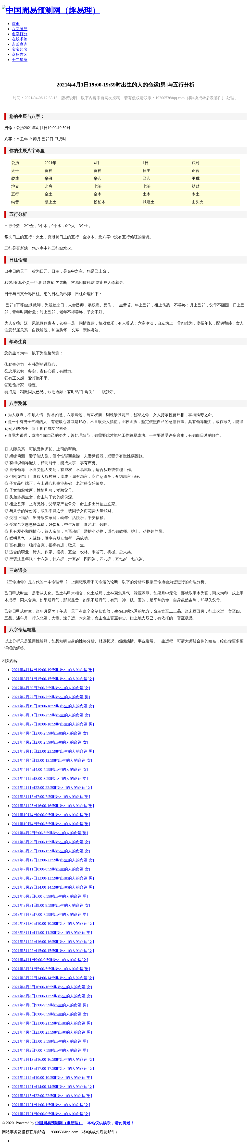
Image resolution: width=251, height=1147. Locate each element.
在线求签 (19, 39)
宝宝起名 (19, 49)
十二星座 (19, 60)
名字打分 (19, 34)
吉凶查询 (19, 44)
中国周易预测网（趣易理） (59, 1123)
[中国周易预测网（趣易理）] (51, 10)
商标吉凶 (19, 54)
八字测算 (19, 29)
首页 (16, 24)
